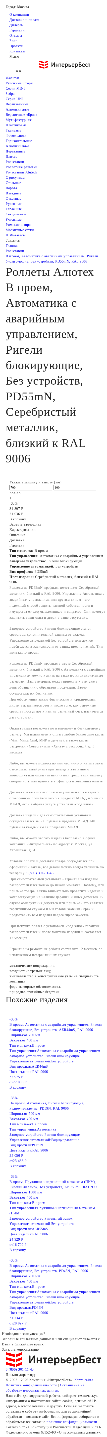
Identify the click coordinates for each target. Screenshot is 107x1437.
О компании (19, 14)
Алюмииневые (17, 109)
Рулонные (13, 204)
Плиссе (11, 156)
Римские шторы (18, 225)
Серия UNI (14, 99)
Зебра (10, 94)
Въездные (13, 193)
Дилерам (16, 25)
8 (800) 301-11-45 (40, 873)
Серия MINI (15, 88)
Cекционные (16, 214)
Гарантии (17, 30)
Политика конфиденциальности (31, 1385)
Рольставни (15, 162)
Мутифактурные (19, 120)
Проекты (16, 46)
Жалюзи (12, 78)
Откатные (13, 198)
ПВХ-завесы (15, 235)
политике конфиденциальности (72, 1422)
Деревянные (15, 151)
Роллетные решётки (22, 167)
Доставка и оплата (24, 20)
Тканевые (13, 130)
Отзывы (15, 35)
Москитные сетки (20, 230)
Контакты (17, 51)
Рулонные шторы (19, 83)
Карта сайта (83, 1380)
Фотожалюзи (16, 136)
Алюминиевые (17, 146)
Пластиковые (16, 125)
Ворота (11, 188)
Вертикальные (17, 104)
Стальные (13, 183)
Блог (13, 41)
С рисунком (15, 177)
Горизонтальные (19, 141)
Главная (12, 246)
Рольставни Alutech (21, 172)
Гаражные (14, 209)
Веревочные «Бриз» (22, 115)
